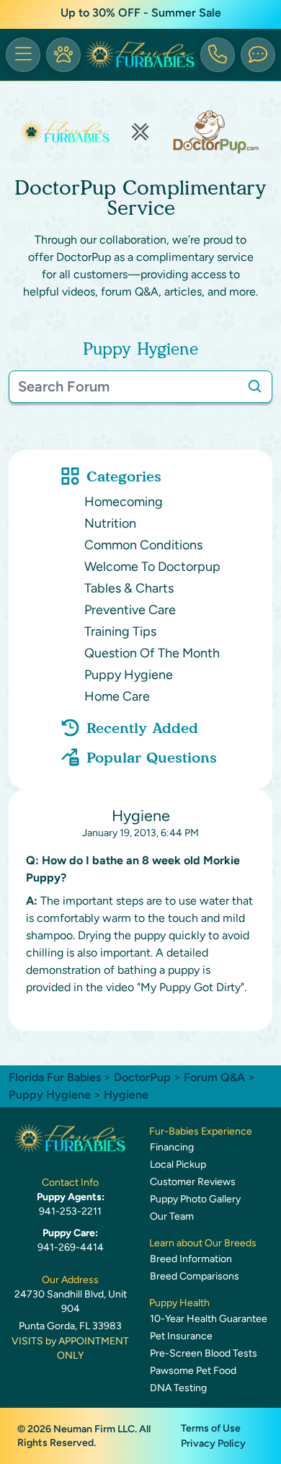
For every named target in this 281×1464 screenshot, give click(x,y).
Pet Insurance (181, 1336)
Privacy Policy (213, 1443)
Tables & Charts (129, 588)
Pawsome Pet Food (193, 1371)
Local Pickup (178, 1164)
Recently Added (142, 728)
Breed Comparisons (194, 1276)
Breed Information (191, 1259)
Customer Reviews (193, 1182)
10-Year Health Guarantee (208, 1319)
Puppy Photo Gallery (195, 1199)
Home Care (117, 696)
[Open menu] (23, 54)
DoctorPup (142, 1077)
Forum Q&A (214, 1077)
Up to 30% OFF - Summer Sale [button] (141, 12)
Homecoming (123, 502)
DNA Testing (178, 1388)
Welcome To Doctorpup (152, 566)
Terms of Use (211, 1428)
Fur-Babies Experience (200, 1131)
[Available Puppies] (63, 54)
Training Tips (120, 631)
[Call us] (217, 54)
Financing (172, 1147)
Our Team (172, 1216)
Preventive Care (130, 610)
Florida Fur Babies (55, 1077)
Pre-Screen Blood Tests (203, 1353)
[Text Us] (258, 54)
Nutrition (110, 523)
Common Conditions (143, 545)
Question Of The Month (152, 653)
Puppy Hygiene (128, 675)
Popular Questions (151, 757)
